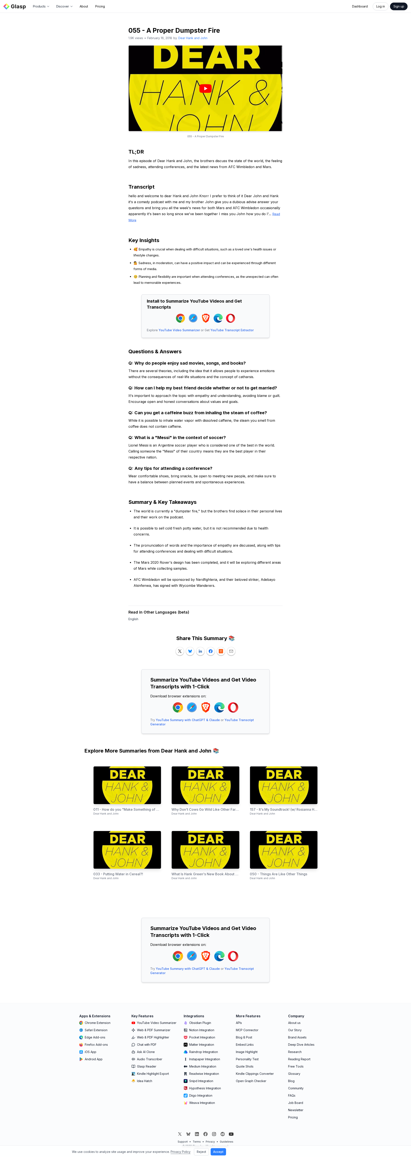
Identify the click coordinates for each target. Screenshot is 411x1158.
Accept (218, 1152)
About (84, 6)
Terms (197, 1141)
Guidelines (226, 1141)
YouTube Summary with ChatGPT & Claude (188, 720)
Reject (201, 1152)
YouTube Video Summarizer (179, 330)
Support (183, 1141)
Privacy (210, 1141)
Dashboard (360, 6)
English (133, 619)
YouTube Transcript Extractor (232, 330)
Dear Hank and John (192, 38)
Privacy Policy (181, 1152)
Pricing (100, 6)
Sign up (398, 6)
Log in (380, 6)
